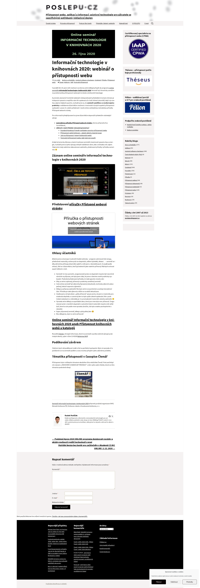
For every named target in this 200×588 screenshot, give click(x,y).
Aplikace (127, 148)
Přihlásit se (103, 542)
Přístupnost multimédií (132, 187)
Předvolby (189, 582)
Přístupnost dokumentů (132, 183)
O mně (146, 23)
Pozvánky (128, 171)
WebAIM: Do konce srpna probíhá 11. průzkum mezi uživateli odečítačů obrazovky (57, 561)
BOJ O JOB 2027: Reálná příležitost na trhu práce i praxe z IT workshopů (57, 568)
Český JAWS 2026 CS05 (81, 544)
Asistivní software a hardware (85, 80)
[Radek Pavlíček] (57, 420)
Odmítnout (174, 582)
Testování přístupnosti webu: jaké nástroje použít (78, 138)
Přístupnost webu (130, 190)
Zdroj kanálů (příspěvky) (107, 545)
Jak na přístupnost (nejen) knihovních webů (76, 135)
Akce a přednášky (69, 80)
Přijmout (159, 582)
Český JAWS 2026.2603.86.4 (82, 549)
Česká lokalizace (105, 552)
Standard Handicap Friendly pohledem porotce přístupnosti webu (83, 130)
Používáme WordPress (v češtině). (56, 584)
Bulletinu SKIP (83, 336)
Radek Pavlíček (71, 415)
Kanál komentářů (105, 548)
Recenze (128, 196)
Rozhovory (128, 200)
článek (61, 334)
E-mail (55, 498)
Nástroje (127, 158)
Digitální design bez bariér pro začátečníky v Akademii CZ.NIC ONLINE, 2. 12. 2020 (86, 447)
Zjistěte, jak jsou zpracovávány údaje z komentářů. (70, 516)
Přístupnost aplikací (131, 180)
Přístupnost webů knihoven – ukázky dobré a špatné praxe (81, 133)
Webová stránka (58, 502)
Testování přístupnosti (81, 82)
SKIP (72, 82)
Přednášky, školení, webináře (105, 23)
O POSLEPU (136, 23)
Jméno (55, 493)
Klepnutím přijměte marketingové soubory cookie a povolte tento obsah (83, 182)
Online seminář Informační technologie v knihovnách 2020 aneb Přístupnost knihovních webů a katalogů (83, 324)
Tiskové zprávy (129, 203)
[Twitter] (112, 416)
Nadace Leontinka (132, 130)
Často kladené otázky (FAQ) (133, 154)
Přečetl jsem (129, 174)
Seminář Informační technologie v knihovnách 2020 (70, 403)
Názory (127, 164)
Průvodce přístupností (67, 23)
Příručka (104, 80)
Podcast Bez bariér (85, 23)
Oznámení (98, 80)
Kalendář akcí (123, 23)
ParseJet (76, 565)
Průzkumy (128, 193)
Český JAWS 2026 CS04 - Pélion (83, 547)
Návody (127, 161)
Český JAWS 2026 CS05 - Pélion (83, 542)
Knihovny (67, 82)
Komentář (56, 469)
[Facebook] (109, 416)
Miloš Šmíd (77, 532)
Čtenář (61, 82)
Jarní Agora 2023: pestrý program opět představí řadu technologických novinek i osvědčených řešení (83, 557)
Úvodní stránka (51, 23)
